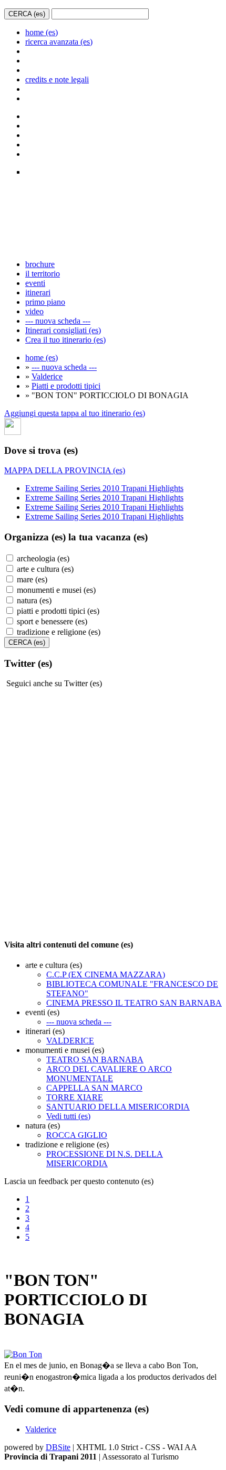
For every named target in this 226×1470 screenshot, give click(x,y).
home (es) (41, 32)
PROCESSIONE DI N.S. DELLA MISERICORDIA (104, 1158)
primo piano (45, 301)
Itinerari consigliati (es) (63, 330)
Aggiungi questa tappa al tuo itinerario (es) (74, 413)
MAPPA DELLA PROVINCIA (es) (64, 470)
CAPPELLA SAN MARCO (94, 1087)
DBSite (58, 1447)
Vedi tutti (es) (68, 1116)
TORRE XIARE (74, 1097)
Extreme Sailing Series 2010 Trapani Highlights (104, 488)
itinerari (37, 292)
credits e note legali (57, 79)
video (34, 311)
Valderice (47, 376)
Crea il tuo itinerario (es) (65, 339)
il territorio (42, 273)
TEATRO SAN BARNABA (94, 1059)
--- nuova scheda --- (57, 320)
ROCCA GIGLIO (76, 1135)
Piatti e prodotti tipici (66, 385)
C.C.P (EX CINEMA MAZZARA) (105, 974)
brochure (40, 264)
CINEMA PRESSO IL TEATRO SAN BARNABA (134, 1002)
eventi (35, 283)
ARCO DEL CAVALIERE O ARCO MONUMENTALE (109, 1073)
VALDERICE (70, 1040)
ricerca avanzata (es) (59, 41)
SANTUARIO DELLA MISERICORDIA (118, 1106)
